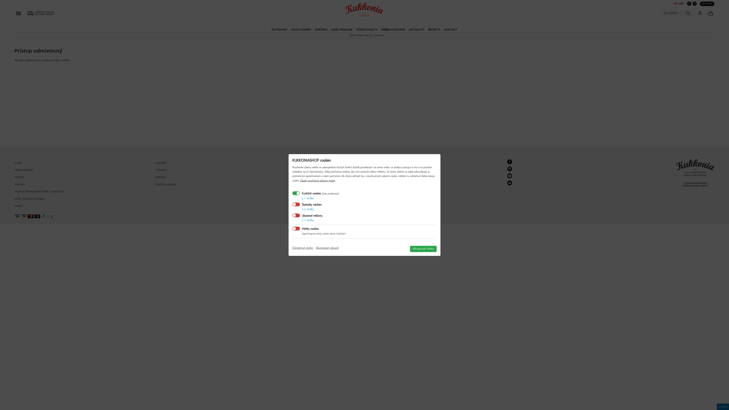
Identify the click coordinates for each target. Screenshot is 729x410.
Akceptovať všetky (423, 248)
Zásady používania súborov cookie (317, 180)
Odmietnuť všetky (302, 248)
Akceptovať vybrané (327, 248)
